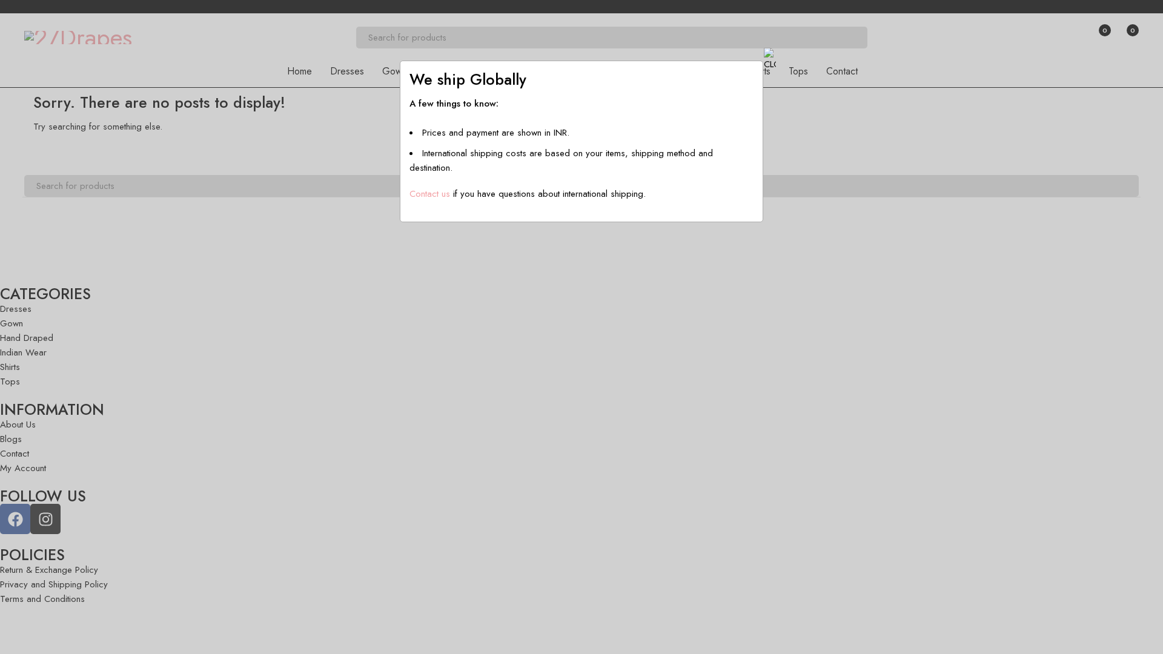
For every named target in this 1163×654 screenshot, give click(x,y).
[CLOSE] (770, 59)
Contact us (429, 193)
